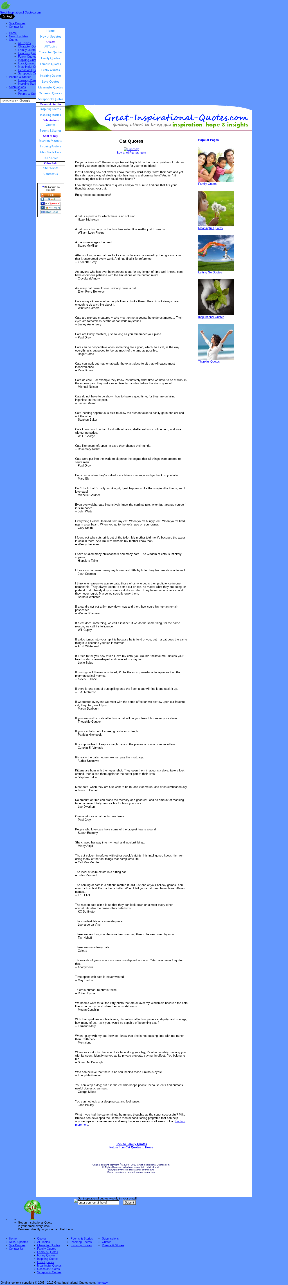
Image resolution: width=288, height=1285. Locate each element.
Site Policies (17, 23)
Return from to (131, 1147)
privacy (103, 1282)
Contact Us (16, 26)
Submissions (17, 87)
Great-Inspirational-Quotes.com (20, 12)
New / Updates (18, 36)
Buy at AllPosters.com (131, 152)
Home (13, 33)
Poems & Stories (20, 77)
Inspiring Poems (28, 80)
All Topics (24, 43)
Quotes (13, 39)
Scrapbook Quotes (30, 73)
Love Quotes (26, 63)
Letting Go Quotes (210, 272)
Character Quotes (29, 46)
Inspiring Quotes (28, 60)
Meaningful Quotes (30, 66)
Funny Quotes (27, 56)
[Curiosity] (131, 149)
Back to (131, 1144)
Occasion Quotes (29, 70)
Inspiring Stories (28, 83)
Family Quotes (27, 50)
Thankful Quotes (209, 361)
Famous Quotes (28, 53)
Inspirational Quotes (211, 317)
